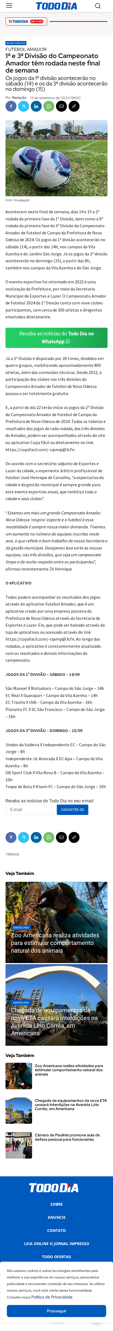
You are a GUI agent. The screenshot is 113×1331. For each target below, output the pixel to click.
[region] (56, 1296)
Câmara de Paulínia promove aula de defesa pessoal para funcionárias (67, 1137)
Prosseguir (56, 1311)
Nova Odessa (16, 43)
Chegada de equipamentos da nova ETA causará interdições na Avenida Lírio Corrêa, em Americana (71, 1104)
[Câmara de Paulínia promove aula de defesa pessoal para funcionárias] (18, 1145)
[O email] (61, 106)
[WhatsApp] (48, 106)
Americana (21, 927)
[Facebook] (10, 106)
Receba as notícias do (56, 337)
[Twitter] (23, 106)
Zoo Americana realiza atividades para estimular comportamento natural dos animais (69, 1070)
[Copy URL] (74, 106)
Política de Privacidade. (52, 1297)
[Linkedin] (36, 106)
